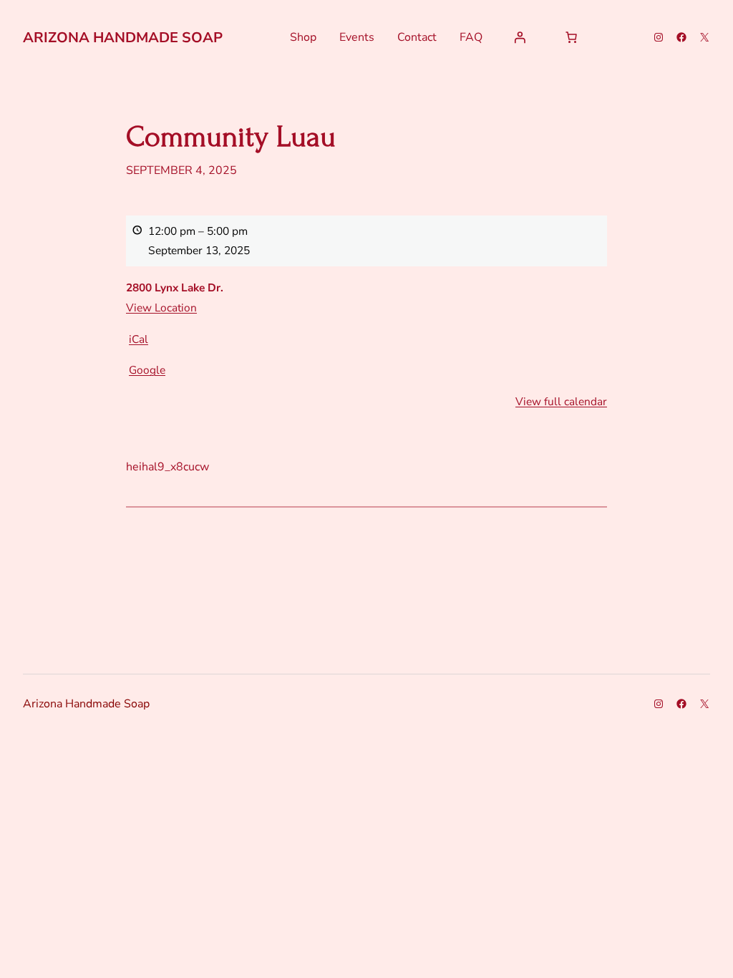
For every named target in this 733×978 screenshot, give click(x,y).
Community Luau (231, 137)
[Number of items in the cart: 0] (571, 37)
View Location (161, 307)
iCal (138, 339)
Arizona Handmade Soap (123, 37)
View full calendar (561, 401)
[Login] (519, 37)
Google (147, 369)
